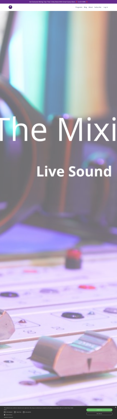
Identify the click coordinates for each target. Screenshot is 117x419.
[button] (39, 415)
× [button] (115, 407)
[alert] (58, 412)
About (91, 7)
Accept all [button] (99, 409)
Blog (85, 7)
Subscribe (97, 7)
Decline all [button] (99, 413)
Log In (106, 7)
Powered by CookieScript (8, 417)
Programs (79, 7)
